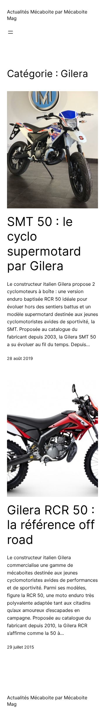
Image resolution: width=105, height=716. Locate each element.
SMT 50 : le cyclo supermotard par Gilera (44, 243)
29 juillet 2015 (20, 646)
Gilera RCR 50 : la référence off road (51, 525)
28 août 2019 (20, 358)
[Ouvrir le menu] (10, 32)
